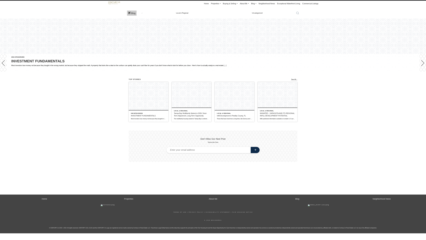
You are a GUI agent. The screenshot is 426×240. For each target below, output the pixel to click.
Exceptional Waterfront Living (288, 4)
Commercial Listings (310, 4)
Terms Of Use (179, 212)
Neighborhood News (267, 4)
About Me (245, 5)
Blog (254, 5)
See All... (294, 79)
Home (206, 4)
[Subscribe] (255, 150)
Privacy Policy (196, 212)
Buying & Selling (231, 5)
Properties (216, 5)
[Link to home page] (115, 4)
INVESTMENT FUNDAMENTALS (38, 61)
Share (422, 78)
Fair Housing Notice (242, 212)
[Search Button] (298, 13)
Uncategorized (18, 57)
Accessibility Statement (218, 212)
